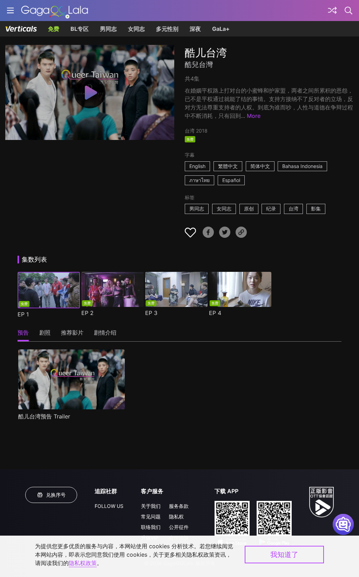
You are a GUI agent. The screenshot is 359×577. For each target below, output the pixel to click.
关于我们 (151, 506)
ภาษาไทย (199, 180)
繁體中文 (228, 166)
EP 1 (23, 314)
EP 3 (151, 312)
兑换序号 (56, 495)
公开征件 (179, 527)
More (253, 115)
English (197, 166)
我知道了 (284, 554)
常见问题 (151, 516)
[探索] (332, 10)
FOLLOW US (109, 506)
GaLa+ (221, 28)
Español (231, 180)
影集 (316, 209)
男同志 (108, 28)
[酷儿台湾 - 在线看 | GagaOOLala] (54, 10)
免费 (53, 28)
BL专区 (79, 28)
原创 (249, 209)
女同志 (136, 28)
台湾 (293, 209)
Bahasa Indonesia (302, 166)
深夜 (195, 28)
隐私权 (176, 516)
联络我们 (151, 527)
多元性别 (167, 28)
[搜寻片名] (349, 10)
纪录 (271, 209)
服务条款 (179, 506)
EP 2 (87, 312)
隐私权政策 (83, 562)
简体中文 (260, 166)
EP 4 (215, 312)
